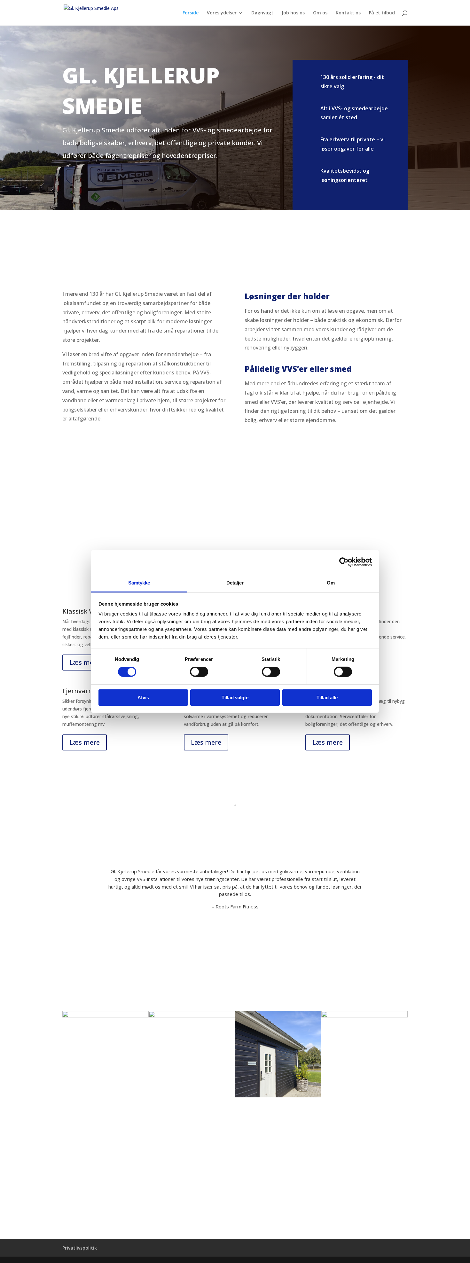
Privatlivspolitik (79, 1248)
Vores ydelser (222, 13)
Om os (320, 13)
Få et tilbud (382, 13)
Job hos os (293, 13)
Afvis (143, 697)
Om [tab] (331, 582)
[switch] (199, 672)
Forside (191, 13)
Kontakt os (348, 13)
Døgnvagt (262, 13)
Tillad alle (327, 697)
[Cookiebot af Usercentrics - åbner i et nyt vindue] (344, 562)
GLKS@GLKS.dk (89, 1173)
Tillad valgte (235, 697)
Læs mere (84, 662)
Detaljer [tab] (235, 582)
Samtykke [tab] (139, 582)
